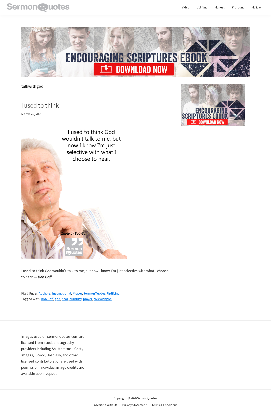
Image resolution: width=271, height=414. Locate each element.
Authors (44, 293)
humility (75, 299)
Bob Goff (47, 299)
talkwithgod (103, 299)
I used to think (40, 105)
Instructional (61, 293)
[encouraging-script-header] (135, 30)
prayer (87, 299)
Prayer (77, 293)
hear (65, 299)
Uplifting (113, 293)
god (57, 299)
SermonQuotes (94, 293)
